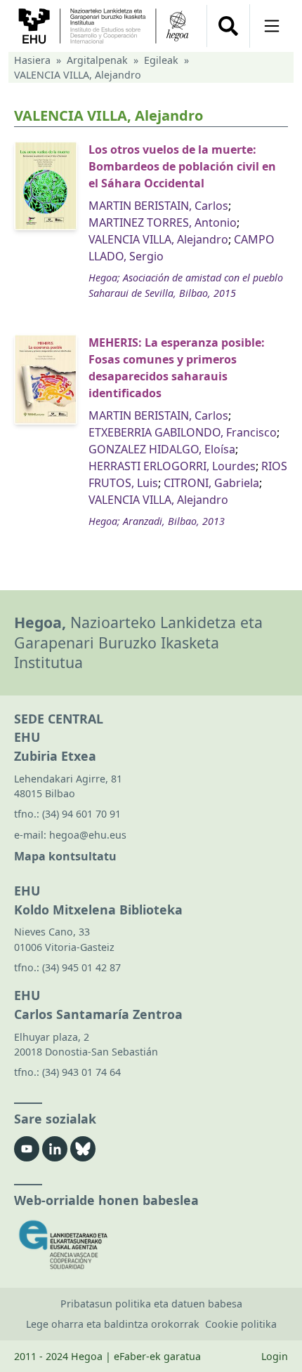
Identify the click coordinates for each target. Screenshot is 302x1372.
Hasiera (32, 60)
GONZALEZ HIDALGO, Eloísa (161, 449)
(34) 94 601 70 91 (81, 813)
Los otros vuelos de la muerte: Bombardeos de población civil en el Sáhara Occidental (182, 166)
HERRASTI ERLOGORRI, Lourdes (172, 466)
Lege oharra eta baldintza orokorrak (112, 1324)
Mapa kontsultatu (65, 856)
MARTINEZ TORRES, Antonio (162, 222)
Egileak (161, 60)
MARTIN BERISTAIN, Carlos (158, 205)
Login (274, 1356)
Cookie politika (241, 1324)
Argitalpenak (97, 60)
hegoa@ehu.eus (87, 834)
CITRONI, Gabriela (211, 483)
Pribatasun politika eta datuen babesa (151, 1303)
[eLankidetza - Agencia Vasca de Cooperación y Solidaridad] (151, 1245)
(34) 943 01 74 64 (81, 1072)
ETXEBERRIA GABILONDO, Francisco (182, 432)
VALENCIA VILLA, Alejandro (158, 239)
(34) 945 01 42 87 (81, 967)
